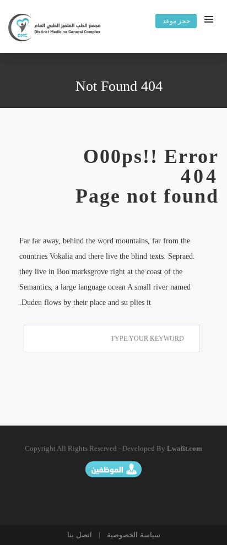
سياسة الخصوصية (132, 535)
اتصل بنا (79, 535)
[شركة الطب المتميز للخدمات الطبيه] (55, 29)
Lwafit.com (184, 448)
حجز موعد (176, 21)
